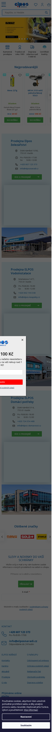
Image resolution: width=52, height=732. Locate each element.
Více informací (31, 709)
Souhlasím (26, 725)
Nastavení (26, 716)
